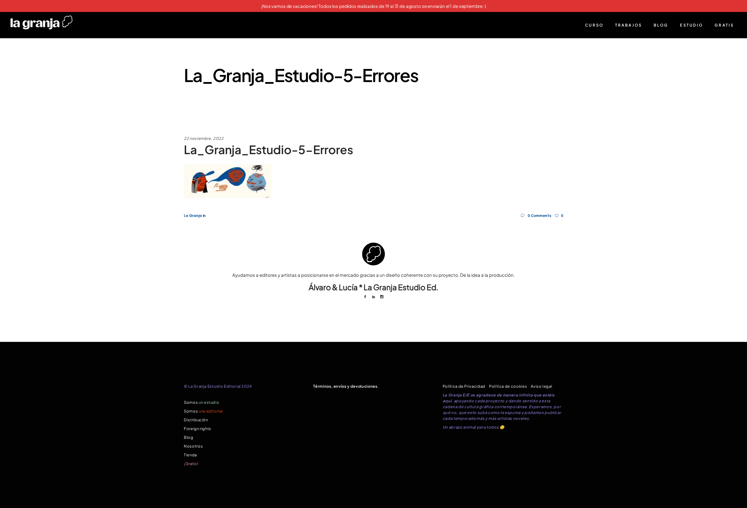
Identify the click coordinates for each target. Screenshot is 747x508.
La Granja (193, 215)
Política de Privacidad (464, 386)
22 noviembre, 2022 (204, 138)
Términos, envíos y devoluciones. (346, 386)
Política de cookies (508, 386)
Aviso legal (541, 386)
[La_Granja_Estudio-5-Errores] (373, 254)
